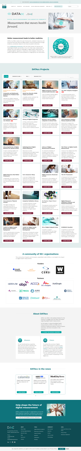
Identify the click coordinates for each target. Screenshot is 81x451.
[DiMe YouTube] (14, 442)
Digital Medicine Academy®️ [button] (37, 6)
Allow (62, 448)
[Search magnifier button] (78, 6)
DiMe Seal (48, 6)
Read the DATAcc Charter (52, 332)
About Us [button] (13, 6)
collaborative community (16, 46)
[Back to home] (4, 6)
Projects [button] (19, 6)
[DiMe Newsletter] (10, 442)
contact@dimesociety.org (12, 439)
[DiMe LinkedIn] (8, 442)
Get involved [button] (26, 6)
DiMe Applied (58, 6)
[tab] (35, 395)
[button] (11, 2)
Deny (67, 448)
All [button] (7, 76)
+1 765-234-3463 (10, 436)
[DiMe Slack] (12, 442)
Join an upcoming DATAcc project (29, 417)
